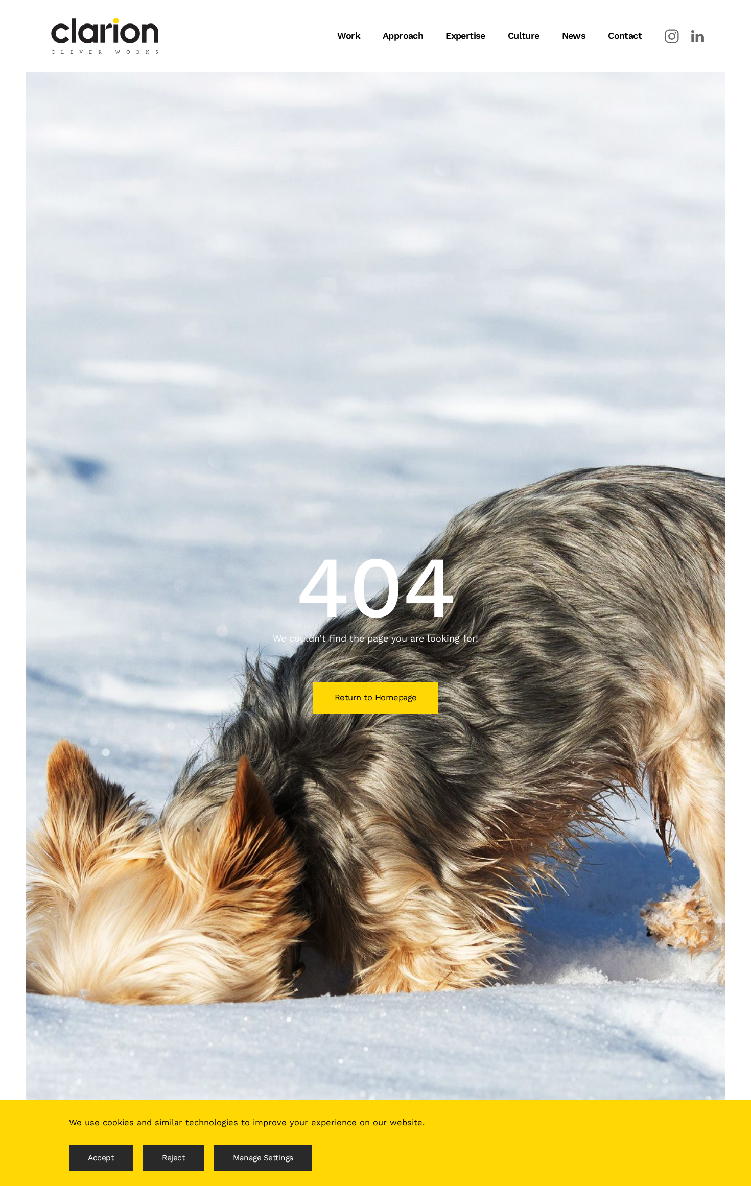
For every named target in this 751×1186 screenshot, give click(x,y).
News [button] (574, 35)
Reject (173, 1158)
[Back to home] (104, 35)
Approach (403, 35)
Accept (101, 1158)
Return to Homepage (376, 697)
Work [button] (348, 35)
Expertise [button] (465, 35)
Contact (625, 35)
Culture (523, 35)
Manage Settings (263, 1158)
